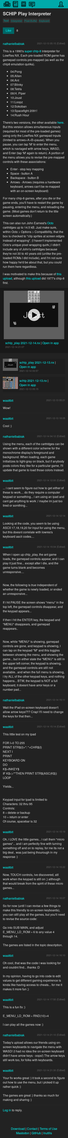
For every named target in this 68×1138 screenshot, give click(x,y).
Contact (32, 1128)
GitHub (36, 1133)
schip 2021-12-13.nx (33, 380)
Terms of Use (48, 1128)
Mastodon (22, 1133)
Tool (6, 20)
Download (18, 1128)
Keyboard (44, 21)
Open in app (50, 343)
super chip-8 (33, 51)
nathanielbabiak (13, 43)
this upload (33, 278)
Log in (7, 1110)
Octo (50, 223)
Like (8, 30)
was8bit (8, 400)
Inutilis (47, 1133)
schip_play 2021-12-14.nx (23, 343)
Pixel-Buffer (30, 21)
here (60, 122)
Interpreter (16, 21)
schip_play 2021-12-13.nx (36, 362)
